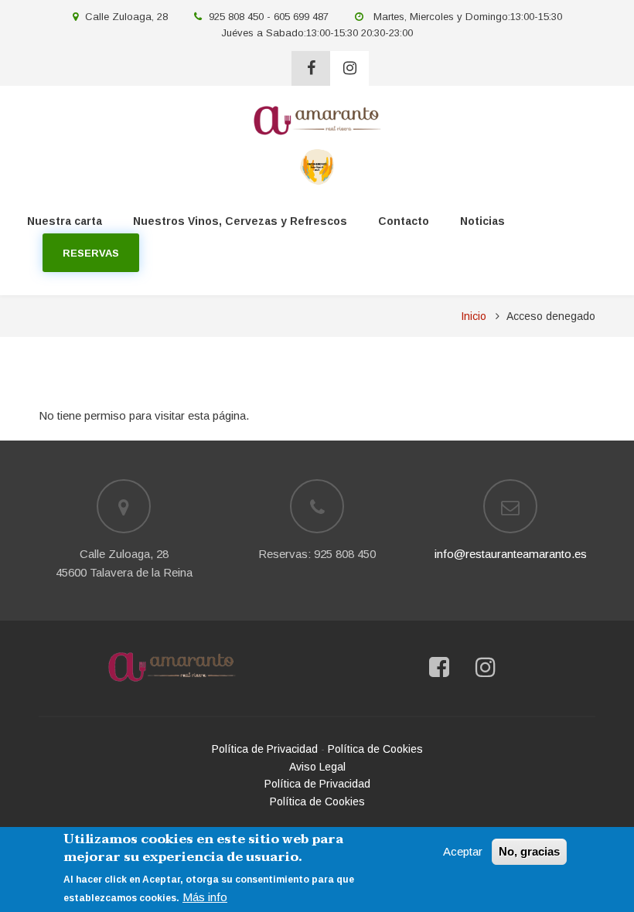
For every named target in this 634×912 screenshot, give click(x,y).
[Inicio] (317, 119)
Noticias (482, 221)
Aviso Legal (317, 767)
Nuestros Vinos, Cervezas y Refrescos (240, 221)
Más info (204, 896)
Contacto (403, 221)
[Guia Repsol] (317, 166)
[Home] (171, 667)
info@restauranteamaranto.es (511, 553)
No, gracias (529, 851)
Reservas (91, 253)
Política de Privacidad (265, 749)
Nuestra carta (64, 221)
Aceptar (462, 851)
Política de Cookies (375, 749)
